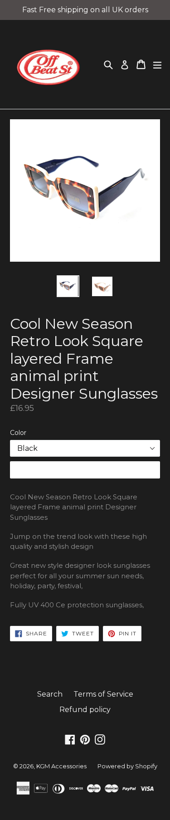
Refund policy (85, 709)
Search (50, 694)
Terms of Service (103, 694)
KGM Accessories (61, 766)
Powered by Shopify (127, 766)
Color (18, 433)
